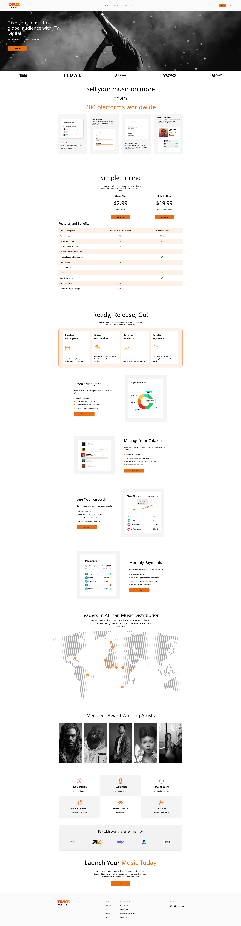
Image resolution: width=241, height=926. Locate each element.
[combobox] (230, 5)
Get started (17, 48)
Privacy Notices (124, 917)
